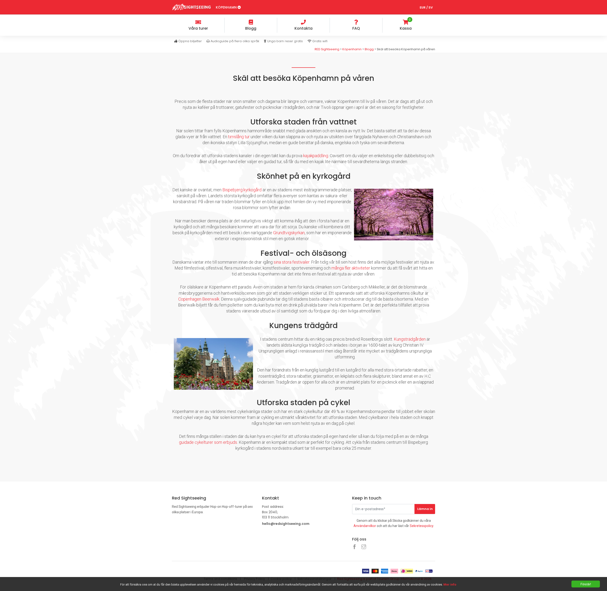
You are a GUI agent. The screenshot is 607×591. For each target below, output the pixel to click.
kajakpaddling (315, 155)
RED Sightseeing (327, 49)
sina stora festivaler (291, 262)
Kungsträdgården (410, 339)
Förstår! (585, 584)
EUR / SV (426, 7)
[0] (431, 23)
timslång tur (239, 136)
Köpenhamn (227, 7)
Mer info (449, 584)
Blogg (369, 49)
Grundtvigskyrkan (289, 232)
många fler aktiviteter (350, 268)
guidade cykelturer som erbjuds (208, 442)
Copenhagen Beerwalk (198, 299)
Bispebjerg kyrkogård (242, 189)
